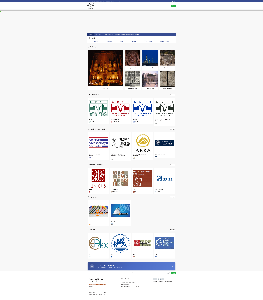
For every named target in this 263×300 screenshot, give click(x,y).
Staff (105, 292)
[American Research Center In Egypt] (90, 6)
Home (90, 289)
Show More (172, 94)
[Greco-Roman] (167, 60)
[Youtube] (156, 279)
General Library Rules (108, 290)
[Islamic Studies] (150, 60)
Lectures (90, 296)
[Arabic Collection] (167, 80)
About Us (105, 289)
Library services (92, 292)
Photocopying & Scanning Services (95, 294)
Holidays (105, 296)
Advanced (173, 5)
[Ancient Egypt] (105, 70)
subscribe (173, 273)
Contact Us (91, 290)
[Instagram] (154, 279)
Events (105, 294)
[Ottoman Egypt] (150, 80)
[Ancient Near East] (133, 80)
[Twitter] (161, 279)
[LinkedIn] (163, 279)
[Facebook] (158, 279)
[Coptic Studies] (133, 60)
